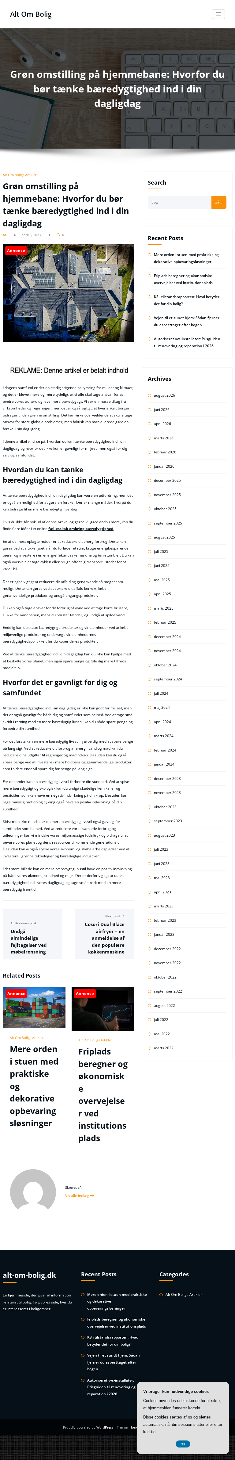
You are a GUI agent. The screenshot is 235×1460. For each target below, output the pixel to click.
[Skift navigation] (218, 14)
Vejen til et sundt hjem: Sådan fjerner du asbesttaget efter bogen (113, 1362)
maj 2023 (162, 877)
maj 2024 (162, 707)
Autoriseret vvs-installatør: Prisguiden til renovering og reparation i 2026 (111, 1387)
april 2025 (162, 594)
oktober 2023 (165, 806)
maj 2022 (162, 1033)
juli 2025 (161, 551)
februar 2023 (165, 920)
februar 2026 (165, 452)
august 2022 (164, 1005)
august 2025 (164, 537)
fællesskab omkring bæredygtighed (81, 528)
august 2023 (164, 835)
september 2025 (168, 523)
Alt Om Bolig (31, 14)
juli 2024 (161, 693)
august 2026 (164, 395)
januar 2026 (164, 466)
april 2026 (162, 423)
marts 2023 (163, 906)
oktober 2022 (165, 977)
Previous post (25, 923)
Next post (112, 916)
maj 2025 (162, 579)
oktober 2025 (165, 508)
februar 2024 (165, 750)
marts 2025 (163, 608)
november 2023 (167, 792)
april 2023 (162, 892)
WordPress (105, 1427)
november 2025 (167, 494)
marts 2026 (163, 438)
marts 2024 (163, 735)
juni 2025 (162, 565)
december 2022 (167, 948)
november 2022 (167, 962)
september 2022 (168, 991)
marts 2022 (163, 1048)
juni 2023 (162, 863)
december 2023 (167, 778)
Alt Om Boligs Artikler (19, 174)
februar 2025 (165, 622)
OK (183, 1444)
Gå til (218, 202)
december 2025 (167, 480)
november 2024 (167, 650)
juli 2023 (161, 849)
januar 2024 (164, 764)
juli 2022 (161, 1019)
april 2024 (162, 721)
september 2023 (168, 821)
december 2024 (167, 636)
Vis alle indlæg (77, 1195)
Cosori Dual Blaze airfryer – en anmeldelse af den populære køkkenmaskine (105, 938)
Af (5, 235)
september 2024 (168, 679)
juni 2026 (162, 409)
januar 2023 (164, 934)
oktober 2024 (165, 665)
